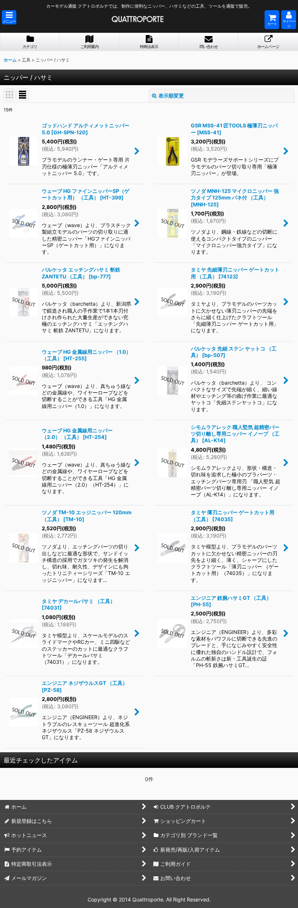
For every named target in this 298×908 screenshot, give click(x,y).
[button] (9, 17)
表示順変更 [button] (171, 95)
